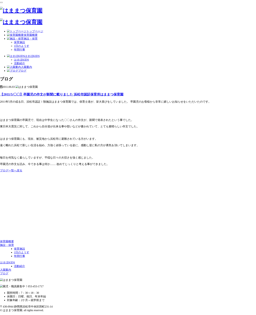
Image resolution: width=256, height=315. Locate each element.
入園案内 (5, 269)
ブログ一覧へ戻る (11, 170)
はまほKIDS (21, 59)
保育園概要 (7, 241)
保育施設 (19, 42)
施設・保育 (7, 245)
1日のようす (21, 45)
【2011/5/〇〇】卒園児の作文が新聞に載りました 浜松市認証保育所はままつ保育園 (61, 94)
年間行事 (19, 49)
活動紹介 (19, 63)
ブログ (4, 273)
